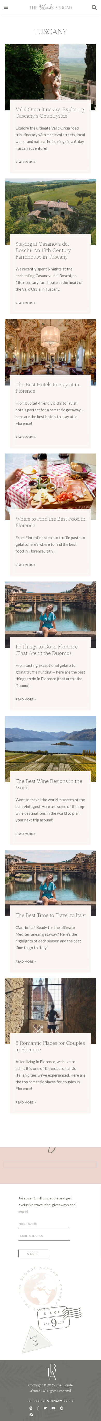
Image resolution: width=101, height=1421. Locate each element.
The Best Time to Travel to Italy (50, 915)
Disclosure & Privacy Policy (50, 1401)
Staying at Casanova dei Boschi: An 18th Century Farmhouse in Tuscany (43, 250)
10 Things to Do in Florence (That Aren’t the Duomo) (47, 649)
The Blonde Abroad (50, 7)
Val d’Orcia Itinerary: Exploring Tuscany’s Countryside (50, 112)
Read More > (26, 162)
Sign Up (33, 1254)
